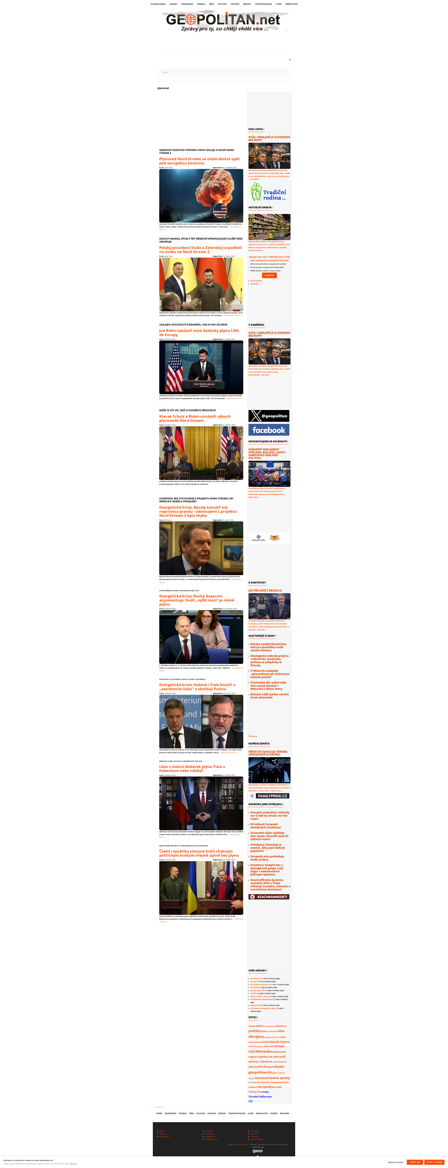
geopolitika (283, 1082)
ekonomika (279, 1051)
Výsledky (254, 284)
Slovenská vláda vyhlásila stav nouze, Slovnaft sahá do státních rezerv (269, 836)
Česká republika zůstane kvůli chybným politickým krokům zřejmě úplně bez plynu (199, 853)
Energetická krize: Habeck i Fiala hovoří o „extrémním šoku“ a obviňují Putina (197, 686)
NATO (259, 1026)
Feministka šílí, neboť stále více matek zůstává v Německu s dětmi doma (268, 686)
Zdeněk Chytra (279, 1042)
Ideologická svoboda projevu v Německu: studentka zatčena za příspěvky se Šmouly (269, 660)
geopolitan (257, 1072)
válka (281, 1031)
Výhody (253, 993)
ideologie (279, 1046)
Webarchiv (255, 1091)
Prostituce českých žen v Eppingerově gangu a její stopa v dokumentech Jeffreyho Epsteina (266, 869)
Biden (264, 1031)
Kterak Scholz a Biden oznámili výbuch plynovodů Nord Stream (195, 418)
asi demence (255, 978)
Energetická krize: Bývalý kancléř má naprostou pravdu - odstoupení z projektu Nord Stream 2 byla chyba (198, 511)
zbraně (273, 1026)
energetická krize (271, 1037)
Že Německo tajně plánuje (262, 999)
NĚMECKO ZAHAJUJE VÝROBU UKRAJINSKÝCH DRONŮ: (267, 753)
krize (265, 1042)
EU (270, 1072)
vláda (275, 1062)
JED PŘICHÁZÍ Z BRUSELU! (265, 590)
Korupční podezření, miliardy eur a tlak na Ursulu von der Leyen (269, 815)
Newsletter (262, 1113)
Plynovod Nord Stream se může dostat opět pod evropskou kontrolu (199, 160)
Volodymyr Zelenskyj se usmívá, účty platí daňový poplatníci (267, 848)
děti (285, 1026)
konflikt (278, 1087)
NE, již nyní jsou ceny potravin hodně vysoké (267, 267)
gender (260, 1046)
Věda (191, 1113)
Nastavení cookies (395, 1162)
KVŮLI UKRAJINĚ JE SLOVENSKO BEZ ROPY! (269, 138)
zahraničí (268, 1046)
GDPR (161, 1131)
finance (269, 1067)
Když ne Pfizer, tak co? (260, 996)
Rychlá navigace (256, 1139)
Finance (183, 1113)
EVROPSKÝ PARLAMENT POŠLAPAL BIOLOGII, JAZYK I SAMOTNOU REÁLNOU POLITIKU (267, 454)
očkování (252, 1046)
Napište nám (210, 1136)
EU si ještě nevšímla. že (260, 984)
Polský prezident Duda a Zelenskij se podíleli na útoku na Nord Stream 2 (200, 249)
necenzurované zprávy (272, 1078)
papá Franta (255, 1005)
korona (257, 1082)
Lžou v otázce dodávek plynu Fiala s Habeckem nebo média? (192, 768)
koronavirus (254, 1042)
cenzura (253, 981)
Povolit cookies (434, 1162)
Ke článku (254, 987)
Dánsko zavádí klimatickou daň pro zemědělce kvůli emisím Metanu (268, 647)
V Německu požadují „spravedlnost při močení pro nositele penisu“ (269, 674)
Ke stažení (254, 1134)
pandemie (272, 1031)
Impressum (254, 1136)
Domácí (274, 1113)
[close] (444, 1156)
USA (251, 1051)
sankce (252, 1087)
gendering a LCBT (258, 990)
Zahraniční (170, 1113)
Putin (279, 1026)
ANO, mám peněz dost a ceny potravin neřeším (268, 264)
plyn (274, 1072)
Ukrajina (256, 1036)
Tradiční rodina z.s (239, 1144)
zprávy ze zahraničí (272, 1056)
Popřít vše (415, 1162)
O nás (251, 1113)
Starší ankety (256, 281)
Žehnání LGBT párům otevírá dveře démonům (269, 695)
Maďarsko (282, 1062)
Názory (222, 1113)
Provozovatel (164, 1136)
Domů (165, 72)
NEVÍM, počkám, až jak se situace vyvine (265, 271)
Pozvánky (208, 1131)
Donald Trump (269, 1082)
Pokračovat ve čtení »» (233, 315)
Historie (211, 1113)
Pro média (254, 1131)
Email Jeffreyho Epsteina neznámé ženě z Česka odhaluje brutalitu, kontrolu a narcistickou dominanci (270, 884)
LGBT (259, 1087)
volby (282, 1037)
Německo (263, 1051)
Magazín (284, 1113)
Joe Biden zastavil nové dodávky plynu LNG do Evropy (199, 332)
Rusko (279, 1066)
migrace (253, 1056)
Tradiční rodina (236, 1113)
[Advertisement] (201, 117)
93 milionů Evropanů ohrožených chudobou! (265, 825)
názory (252, 1026)
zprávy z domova (260, 1061)
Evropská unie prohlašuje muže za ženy (267, 858)
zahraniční (255, 1067)
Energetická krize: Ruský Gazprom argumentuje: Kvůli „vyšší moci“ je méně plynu (196, 600)
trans (250, 1082)
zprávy (268, 1087)
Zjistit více (73, 1164)
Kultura (200, 1113)
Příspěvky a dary (211, 1139)
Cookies (162, 1134)
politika (254, 1031)
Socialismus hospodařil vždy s (263, 1008)
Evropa (266, 1026)
